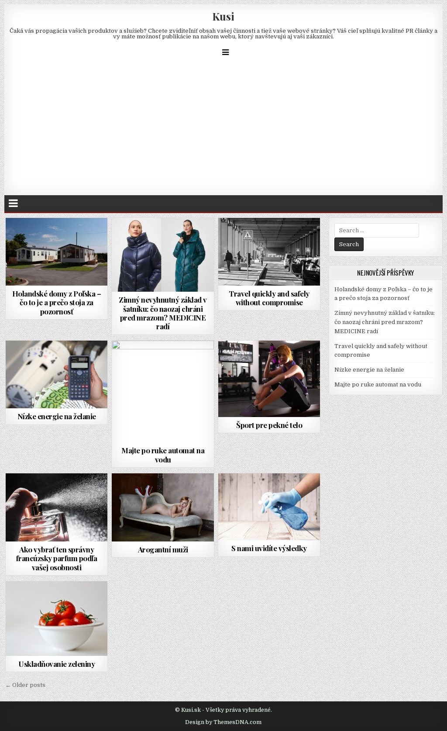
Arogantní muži (163, 549)
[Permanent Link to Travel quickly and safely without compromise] (269, 252)
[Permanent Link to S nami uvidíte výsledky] (269, 506)
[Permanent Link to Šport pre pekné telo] (269, 379)
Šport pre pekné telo (269, 425)
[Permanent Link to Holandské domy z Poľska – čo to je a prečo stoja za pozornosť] (57, 252)
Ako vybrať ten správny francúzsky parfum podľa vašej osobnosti (56, 558)
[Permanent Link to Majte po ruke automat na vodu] (163, 392)
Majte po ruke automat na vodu (162, 454)
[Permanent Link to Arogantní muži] (163, 507)
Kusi (223, 16)
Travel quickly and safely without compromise (269, 298)
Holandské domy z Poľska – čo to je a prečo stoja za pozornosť (56, 302)
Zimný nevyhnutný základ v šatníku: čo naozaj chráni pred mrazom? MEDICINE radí (163, 313)
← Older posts (25, 685)
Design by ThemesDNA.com (223, 722)
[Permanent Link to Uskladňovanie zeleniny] (57, 618)
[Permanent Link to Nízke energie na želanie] (57, 375)
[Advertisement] (223, 130)
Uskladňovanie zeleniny (56, 664)
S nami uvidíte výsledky (269, 548)
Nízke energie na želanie (56, 416)
